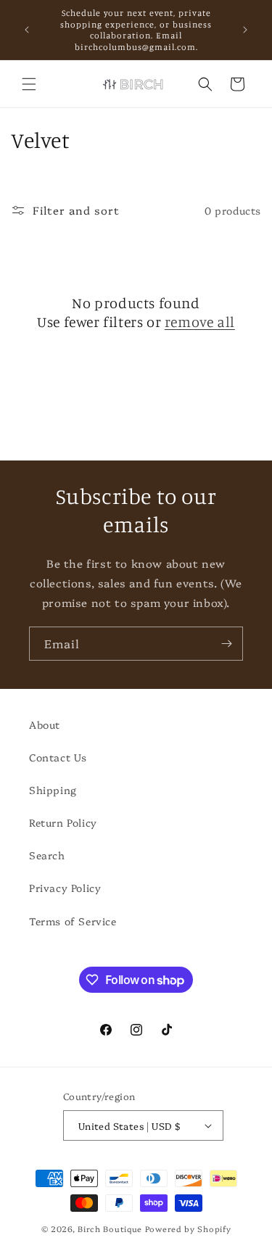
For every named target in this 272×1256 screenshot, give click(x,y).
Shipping (53, 789)
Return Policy (63, 822)
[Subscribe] (226, 644)
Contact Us (58, 757)
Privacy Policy (65, 887)
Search (47, 855)
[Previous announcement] (27, 30)
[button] (29, 84)
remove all (200, 322)
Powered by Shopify (188, 1228)
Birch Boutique (110, 1228)
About (44, 724)
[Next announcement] (245, 30)
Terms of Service (73, 921)
